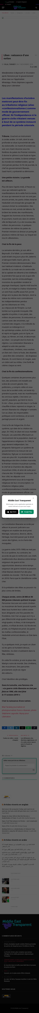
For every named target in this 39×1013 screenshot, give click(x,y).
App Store (13, 512)
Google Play (28, 512)
